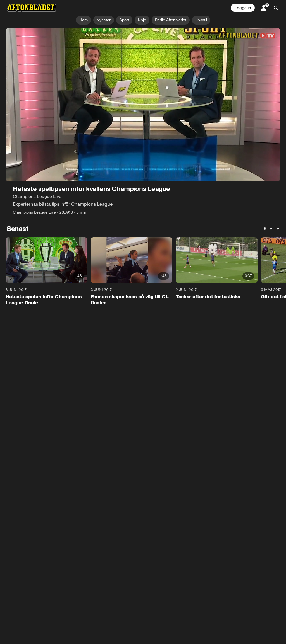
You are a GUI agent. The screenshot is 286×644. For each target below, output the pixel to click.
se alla (271, 228)
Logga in (243, 7)
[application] (143, 104)
